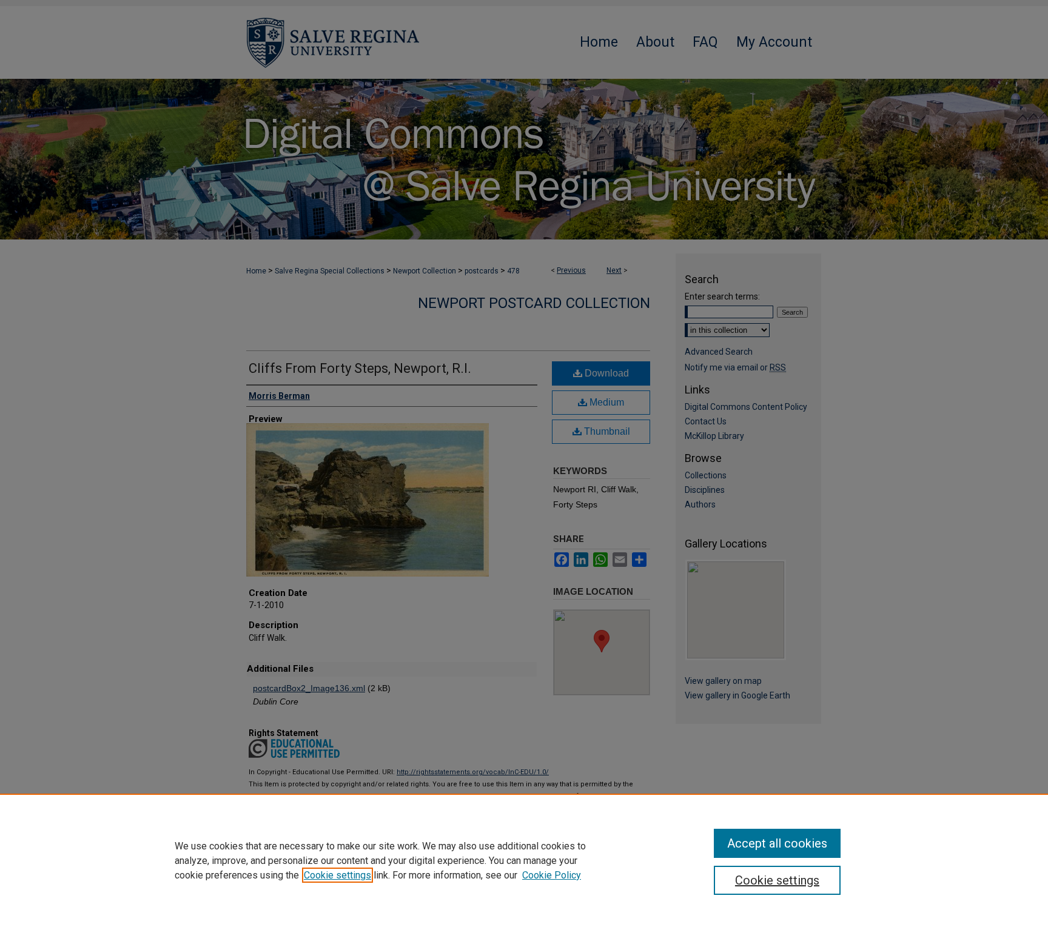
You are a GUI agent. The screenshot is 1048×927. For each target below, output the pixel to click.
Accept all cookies (777, 843)
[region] (524, 860)
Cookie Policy (551, 875)
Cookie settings (337, 875)
